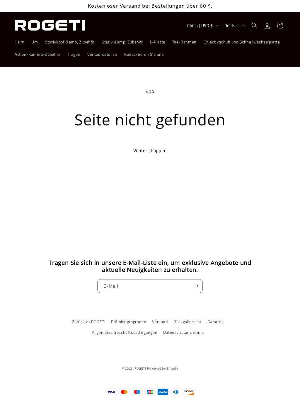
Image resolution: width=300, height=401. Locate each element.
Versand (160, 322)
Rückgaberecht (187, 322)
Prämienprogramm (128, 322)
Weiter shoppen (150, 150)
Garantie (215, 322)
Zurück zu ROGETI (88, 322)
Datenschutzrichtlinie (183, 332)
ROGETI (140, 368)
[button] (254, 25)
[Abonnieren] (196, 286)
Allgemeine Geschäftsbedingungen (125, 332)
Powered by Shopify (162, 368)
